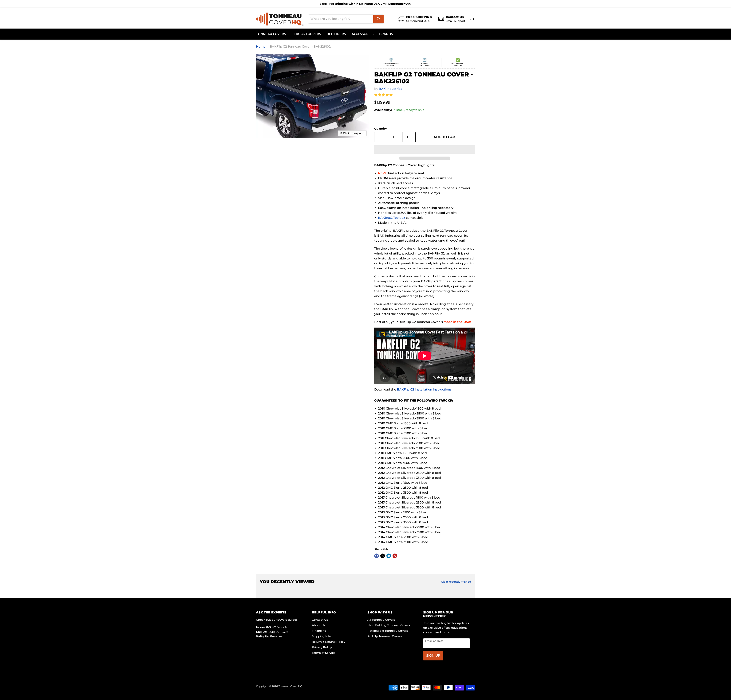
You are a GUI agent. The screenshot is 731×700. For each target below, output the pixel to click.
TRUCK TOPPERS (307, 34)
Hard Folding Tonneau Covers (388, 625)
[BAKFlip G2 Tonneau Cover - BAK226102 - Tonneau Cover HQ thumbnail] (265, 149)
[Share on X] (382, 556)
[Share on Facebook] (376, 556)
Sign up (433, 655)
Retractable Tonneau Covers (387, 630)
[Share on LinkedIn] (388, 556)
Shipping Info (321, 636)
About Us (318, 625)
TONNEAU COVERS (271, 34)
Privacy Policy (322, 647)
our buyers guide (284, 619)
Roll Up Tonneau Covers (384, 636)
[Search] (378, 19)
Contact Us (320, 619)
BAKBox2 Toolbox (391, 218)
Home (261, 46)
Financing (319, 630)
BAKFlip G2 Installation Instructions (424, 389)
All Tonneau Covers (381, 619)
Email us (276, 636)
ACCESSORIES (362, 34)
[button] (383, 95)
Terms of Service (323, 653)
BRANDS (386, 34)
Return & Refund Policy (328, 642)
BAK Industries (390, 89)
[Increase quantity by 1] (407, 137)
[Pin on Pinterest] (395, 556)
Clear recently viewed (456, 581)
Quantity (380, 128)
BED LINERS (336, 34)
